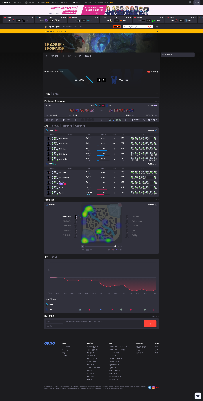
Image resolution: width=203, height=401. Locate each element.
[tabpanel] (101, 162)
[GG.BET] (117, 26)
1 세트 (47, 93)
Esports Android (114, 376)
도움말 (138, 350)
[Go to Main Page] (6, 2)
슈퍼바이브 (90, 362)
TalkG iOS (112, 374)
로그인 (197, 2)
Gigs (88, 379)
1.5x (91, 250)
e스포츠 (89, 376)
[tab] (47, 125)
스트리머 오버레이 (92, 368)
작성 (150, 324)
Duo (88, 371)
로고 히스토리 (66, 356)
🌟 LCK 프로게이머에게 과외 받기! (55, 31)
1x (87, 250)
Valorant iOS (113, 362)
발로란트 (89, 353)
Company (65, 350)
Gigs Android (113, 365)
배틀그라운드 (91, 359)
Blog (63, 353)
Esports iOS (112, 379)
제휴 (156, 347)
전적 (18, 2)
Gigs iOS (111, 368)
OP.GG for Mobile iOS (116, 350)
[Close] (153, 10)
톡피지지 (89, 374)
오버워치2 (90, 356)
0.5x (83, 250)
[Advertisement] (101, 63)
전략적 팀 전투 (91, 350)
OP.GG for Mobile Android (117, 347)
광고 (156, 350)
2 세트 (55, 93)
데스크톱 (89, 365)
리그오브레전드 (91, 347)
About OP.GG (66, 347)
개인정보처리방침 (141, 347)
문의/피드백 (139, 353)
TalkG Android (113, 371)
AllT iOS (111, 356)
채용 (156, 353)
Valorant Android (114, 359)
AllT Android (113, 353)
